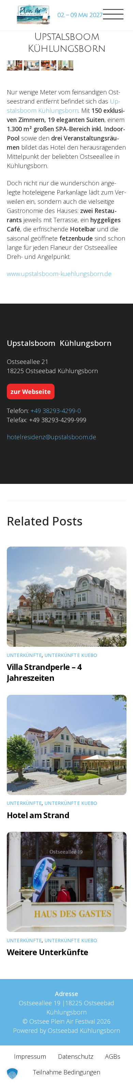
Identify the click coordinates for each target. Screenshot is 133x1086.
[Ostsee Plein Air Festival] (33, 15)
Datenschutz (75, 1056)
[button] (12, 1073)
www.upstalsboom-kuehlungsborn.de (59, 274)
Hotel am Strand (38, 815)
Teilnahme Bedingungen (66, 1072)
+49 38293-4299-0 (55, 411)
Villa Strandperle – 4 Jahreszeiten (44, 672)
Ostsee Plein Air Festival (62, 1021)
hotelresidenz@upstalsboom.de (51, 437)
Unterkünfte (24, 655)
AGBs (112, 1056)
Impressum (30, 1056)
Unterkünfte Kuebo (71, 655)
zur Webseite (31, 391)
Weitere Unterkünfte (47, 952)
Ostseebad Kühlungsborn (84, 1030)
